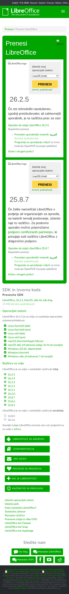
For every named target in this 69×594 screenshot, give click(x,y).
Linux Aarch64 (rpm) (19, 329)
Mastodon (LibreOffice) (49, 552)
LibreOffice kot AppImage (19, 530)
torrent (35, 89)
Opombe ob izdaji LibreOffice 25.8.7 (28, 248)
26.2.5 (11, 374)
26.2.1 (11, 390)
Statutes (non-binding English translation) (24, 571)
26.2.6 (11, 420)
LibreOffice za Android (28, 439)
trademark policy (20, 588)
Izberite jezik (12, 504)
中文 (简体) (24, 3)
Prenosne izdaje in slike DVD (21, 519)
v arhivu (16, 429)
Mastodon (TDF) (25, 560)
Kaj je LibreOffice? (24, 478)
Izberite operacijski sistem (19, 500)
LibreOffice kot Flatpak (18, 523)
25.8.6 (11, 401)
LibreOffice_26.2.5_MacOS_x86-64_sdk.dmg (27, 300)
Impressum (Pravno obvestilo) (16, 569)
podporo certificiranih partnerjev (30, 232)
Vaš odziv (19, 459)
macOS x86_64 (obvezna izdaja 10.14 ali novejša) (35, 345)
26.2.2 (11, 386)
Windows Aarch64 (18, 352)
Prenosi (9, 29)
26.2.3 (11, 382)
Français (50, 3)
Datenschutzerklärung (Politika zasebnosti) (46, 569)
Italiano (58, 3)
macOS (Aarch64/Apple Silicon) (25, 341)
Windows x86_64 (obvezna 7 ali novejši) (30, 356)
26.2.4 (11, 378)
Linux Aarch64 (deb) (19, 326)
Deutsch (33, 3)
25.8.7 (11, 397)
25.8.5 (11, 405)
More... (66, 3)
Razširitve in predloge (27, 488)
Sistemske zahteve (15, 511)
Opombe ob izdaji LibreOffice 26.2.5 (28, 125)
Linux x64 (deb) (16, 333)
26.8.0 (11, 416)
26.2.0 (11, 393)
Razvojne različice (15, 515)
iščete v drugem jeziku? (21, 151)
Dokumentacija (23, 449)
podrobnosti (46, 89)
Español (42, 3)
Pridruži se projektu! (27, 469)
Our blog (22, 552)
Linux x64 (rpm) (16, 337)
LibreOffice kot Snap (16, 527)
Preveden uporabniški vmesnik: (35, 134)
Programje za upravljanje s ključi (32, 142)
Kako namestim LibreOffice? (20, 508)
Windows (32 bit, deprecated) (24, 349)
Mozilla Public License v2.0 (28, 580)
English (15, 3)
